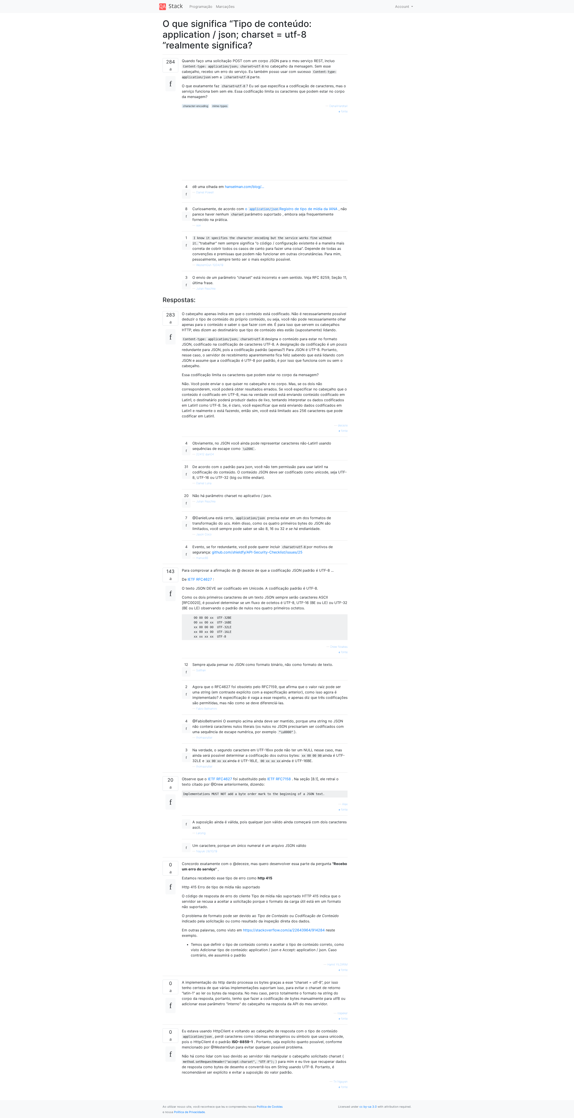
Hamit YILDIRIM (337, 964)
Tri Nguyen (340, 1081)
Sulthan (201, 670)
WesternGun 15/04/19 (209, 265)
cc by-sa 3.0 (368, 1106)
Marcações (225, 6)
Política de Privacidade (189, 1112)
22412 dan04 (205, 454)
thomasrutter (204, 737)
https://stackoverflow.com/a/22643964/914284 (284, 930)
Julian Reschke (205, 288)
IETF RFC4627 (200, 579)
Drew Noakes (339, 646)
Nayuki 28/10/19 (206, 851)
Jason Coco (203, 534)
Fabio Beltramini (206, 708)
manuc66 (202, 558)
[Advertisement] (265, 145)
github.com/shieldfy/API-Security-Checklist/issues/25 (257, 552)
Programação (200, 6)
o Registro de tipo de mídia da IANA (291, 209)
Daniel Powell (205, 192)
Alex (345, 804)
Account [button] (402, 6)
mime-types (219, 106)
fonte (344, 111)
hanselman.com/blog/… (244, 186)
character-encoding (195, 106)
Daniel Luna (203, 483)
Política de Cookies (270, 1106)
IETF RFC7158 (279, 779)
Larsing (200, 833)
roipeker (342, 1013)
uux (198, 225)
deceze (343, 425)
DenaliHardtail (338, 106)
